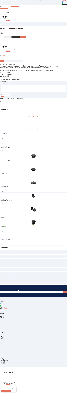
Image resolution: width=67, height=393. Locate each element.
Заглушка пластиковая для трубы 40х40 (5, 147)
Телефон (8, 13)
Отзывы (21, 9)
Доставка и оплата (16, 9)
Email (1, 94)
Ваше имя (8, 12)
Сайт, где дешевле (8, 44)
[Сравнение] (63, 6)
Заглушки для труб (2, 23)
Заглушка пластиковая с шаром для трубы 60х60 (6, 200)
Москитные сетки (3, 363)
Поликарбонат (2, 359)
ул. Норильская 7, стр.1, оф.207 (13, 0)
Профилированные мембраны (4, 360)
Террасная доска (3, 361)
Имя (1, 92)
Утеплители (2, 357)
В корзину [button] (2, 138)
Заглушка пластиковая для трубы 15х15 (5, 213)
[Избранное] (60, 6)
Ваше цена (8, 40)
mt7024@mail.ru (5, 308)
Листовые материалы (3, 362)
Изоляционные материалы (4, 342)
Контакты (24, 9)
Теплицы (2, 358)
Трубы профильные (3, 343)
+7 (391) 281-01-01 (64, 0)
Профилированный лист (3, 345)
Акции (1, 334)
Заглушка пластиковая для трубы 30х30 (5, 160)
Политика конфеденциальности (4, 369)
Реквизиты (2, 323)
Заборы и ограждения (3, 356)
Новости (5, 9)
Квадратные (1, 24)
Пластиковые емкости (3, 355)
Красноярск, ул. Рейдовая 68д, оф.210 (4, 0)
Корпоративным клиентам (10, 9)
